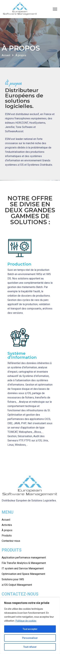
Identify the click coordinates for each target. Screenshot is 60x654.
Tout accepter (30, 629)
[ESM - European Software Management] (20, 8)
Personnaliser (30, 638)
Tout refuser (30, 647)
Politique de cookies (26, 620)
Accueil (6, 55)
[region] (30, 625)
